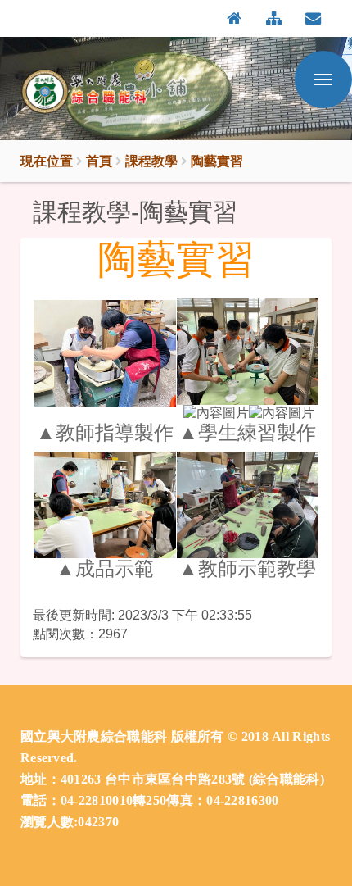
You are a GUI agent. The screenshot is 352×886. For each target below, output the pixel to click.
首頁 (99, 161)
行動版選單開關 (323, 79)
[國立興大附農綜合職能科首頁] (101, 93)
